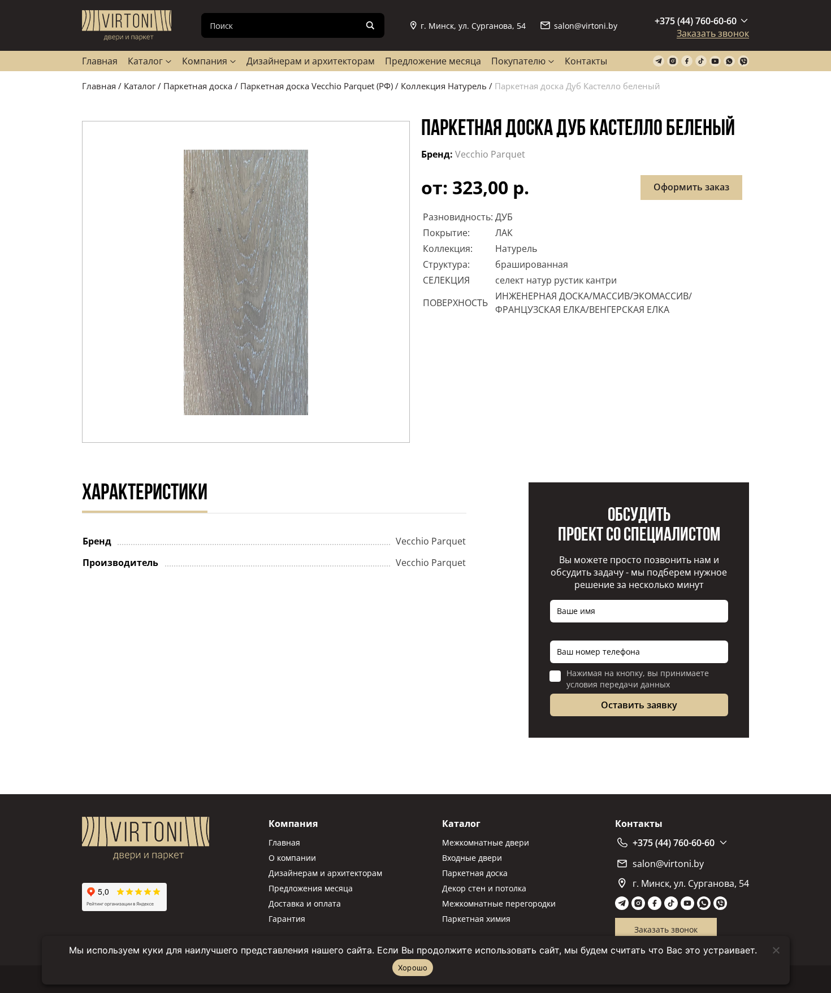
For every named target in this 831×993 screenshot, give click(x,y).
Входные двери (472, 857)
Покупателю (518, 61)
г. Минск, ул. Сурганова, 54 (473, 25)
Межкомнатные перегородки (499, 903)
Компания (204, 61)
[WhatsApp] (729, 61)
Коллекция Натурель (444, 86)
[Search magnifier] (370, 25)
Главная (100, 61)
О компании (292, 857)
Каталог (145, 61)
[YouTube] (715, 61)
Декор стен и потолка (484, 888)
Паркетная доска (197, 86)
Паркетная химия (476, 918)
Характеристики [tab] (144, 493)
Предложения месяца (311, 888)
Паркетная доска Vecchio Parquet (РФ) (316, 86)
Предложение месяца (433, 61)
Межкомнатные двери (485, 842)
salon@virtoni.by (585, 25)
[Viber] (743, 61)
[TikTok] (701, 61)
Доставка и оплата (305, 903)
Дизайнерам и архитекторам (310, 61)
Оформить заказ (691, 187)
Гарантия (287, 918)
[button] (246, 282)
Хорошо (413, 967)
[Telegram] (658, 61)
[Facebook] (686, 61)
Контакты (586, 61)
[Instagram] (672, 61)
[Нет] (775, 950)
